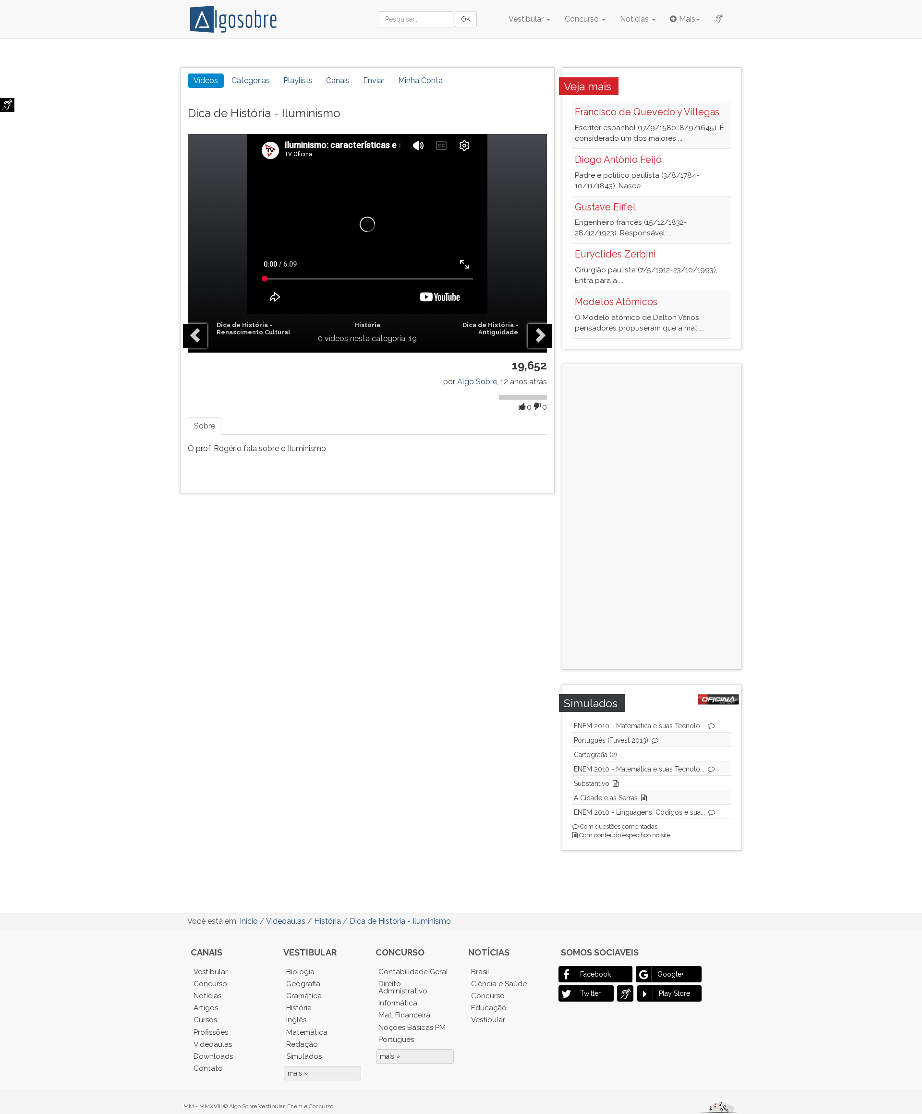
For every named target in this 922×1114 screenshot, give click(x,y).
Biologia (300, 971)
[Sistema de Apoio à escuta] (7, 105)
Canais (338, 80)
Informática (397, 1003)
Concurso (583, 19)
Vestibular (527, 19)
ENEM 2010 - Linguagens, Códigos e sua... (639, 812)
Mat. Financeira (404, 1015)
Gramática (304, 996)
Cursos (205, 1020)
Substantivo (591, 783)
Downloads (213, 1056)
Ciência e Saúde (499, 983)
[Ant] (195, 336)
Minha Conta (420, 80)
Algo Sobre (477, 381)
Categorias (250, 80)
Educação (489, 1008)
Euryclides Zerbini (615, 254)
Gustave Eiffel (605, 207)
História (367, 325)
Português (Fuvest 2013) (611, 740)
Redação (302, 1044)
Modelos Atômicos (616, 301)
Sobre (204, 425)
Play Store (674, 993)
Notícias (635, 19)
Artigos (206, 1008)
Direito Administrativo (402, 987)
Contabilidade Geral (413, 971)
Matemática (307, 1032)
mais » (298, 1073)
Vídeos (206, 80)
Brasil (480, 971)
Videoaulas (213, 1044)
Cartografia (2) (595, 755)
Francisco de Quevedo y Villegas (647, 112)
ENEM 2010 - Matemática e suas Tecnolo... (639, 726)
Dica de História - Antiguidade (490, 328)
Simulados (304, 1056)
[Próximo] (540, 336)
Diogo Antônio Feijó (618, 159)
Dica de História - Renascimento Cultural (253, 328)
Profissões (211, 1032)
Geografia (303, 983)
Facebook (595, 974)
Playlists (298, 80)
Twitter (590, 993)
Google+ (670, 974)
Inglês (296, 1020)
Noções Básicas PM (412, 1027)
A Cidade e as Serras (606, 798)
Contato (208, 1068)
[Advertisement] (649, 515)
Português (396, 1039)
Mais (687, 19)
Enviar (374, 80)
